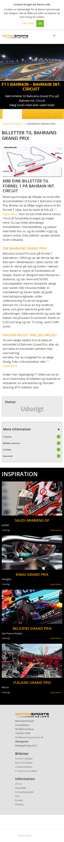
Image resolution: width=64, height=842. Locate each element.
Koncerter (8, 456)
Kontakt (19, 800)
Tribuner (7, 436)
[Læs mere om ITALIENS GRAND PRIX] (32, 661)
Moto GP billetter (24, 762)
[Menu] (52, 114)
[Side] (12, 114)
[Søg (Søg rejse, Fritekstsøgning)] (32, 114)
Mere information (17, 429)
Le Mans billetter (23, 766)
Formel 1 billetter (24, 758)
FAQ (17, 796)
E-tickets (7, 449)
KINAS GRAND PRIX (32, 574)
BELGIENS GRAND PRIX (32, 628)
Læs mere (55, 530)
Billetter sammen (11, 443)
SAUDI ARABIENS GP (32, 520)
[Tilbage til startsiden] (15, 36)
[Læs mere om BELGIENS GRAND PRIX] (32, 607)
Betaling (19, 804)
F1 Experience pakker (26, 771)
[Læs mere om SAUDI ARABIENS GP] (32, 498)
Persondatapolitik (24, 792)
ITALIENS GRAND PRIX (32, 682)
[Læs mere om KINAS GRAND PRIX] (32, 552)
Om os (18, 783)
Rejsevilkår (20, 787)
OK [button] (40, 23)
